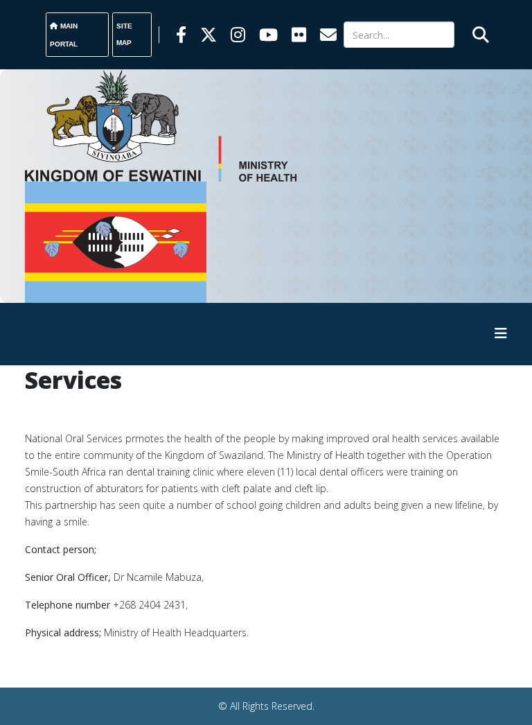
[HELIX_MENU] (501, 333)
